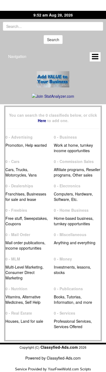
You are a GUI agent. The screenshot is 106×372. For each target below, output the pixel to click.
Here (42, 120)
